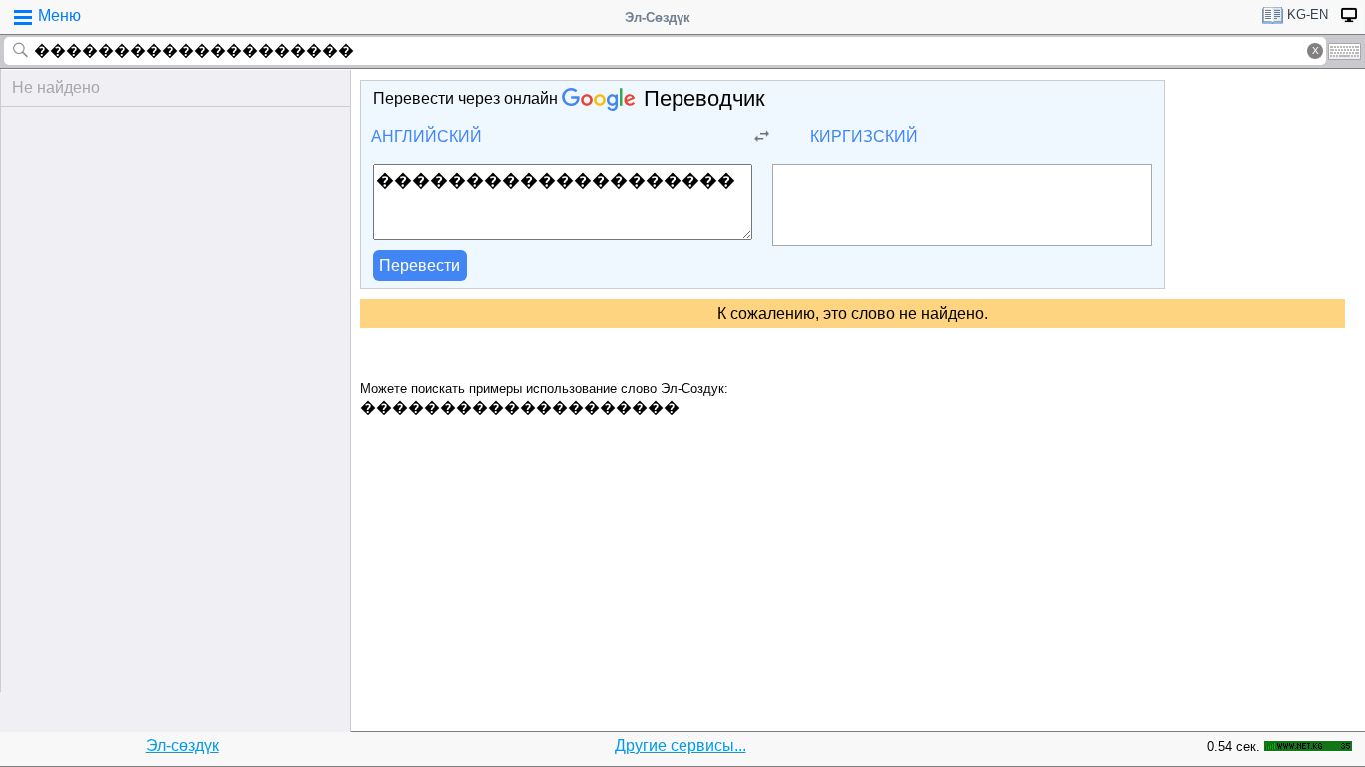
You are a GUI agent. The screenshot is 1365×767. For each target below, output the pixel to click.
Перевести (419, 265)
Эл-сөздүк (182, 745)
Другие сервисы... (680, 745)
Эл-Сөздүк (657, 17)
